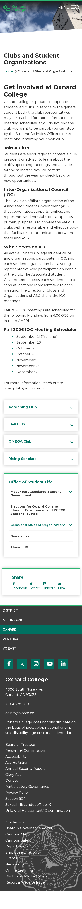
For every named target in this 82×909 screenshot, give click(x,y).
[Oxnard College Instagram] (35, 664)
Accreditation (16, 762)
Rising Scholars (22, 459)
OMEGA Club (20, 441)
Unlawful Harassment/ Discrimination (37, 810)
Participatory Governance (27, 787)
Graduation (19, 536)
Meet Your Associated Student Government (35, 493)
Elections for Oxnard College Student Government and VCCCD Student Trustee (37, 510)
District (10, 610)
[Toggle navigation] (73, 7)
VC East (9, 648)
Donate (11, 780)
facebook (19, 588)
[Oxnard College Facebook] (8, 664)
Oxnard (10, 629)
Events (11, 858)
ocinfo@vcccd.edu (21, 713)
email (62, 588)
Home (8, 71)
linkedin (49, 588)
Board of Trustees (20, 745)
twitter (34, 588)
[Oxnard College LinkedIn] (63, 664)
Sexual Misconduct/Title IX (28, 805)
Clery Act (13, 775)
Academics (14, 822)
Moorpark (12, 620)
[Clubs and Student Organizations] (70, 524)
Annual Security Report (25, 768)
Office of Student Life (31, 482)
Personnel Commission (25, 750)
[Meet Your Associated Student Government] (70, 491)
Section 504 (15, 798)
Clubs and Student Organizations (37, 525)
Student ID (19, 547)
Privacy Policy (17, 792)
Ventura (10, 639)
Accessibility (15, 756)
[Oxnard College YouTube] (49, 664)
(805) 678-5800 (18, 704)
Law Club (17, 424)
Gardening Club (23, 407)
